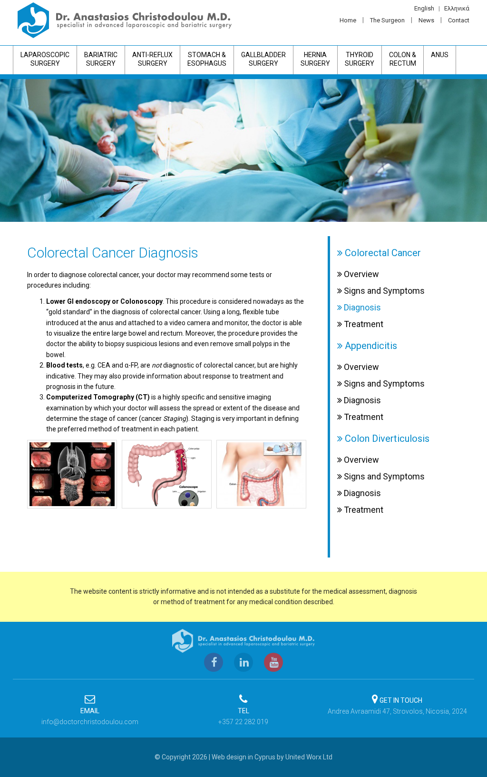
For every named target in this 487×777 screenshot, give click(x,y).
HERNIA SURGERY (315, 59)
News (426, 20)
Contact (458, 20)
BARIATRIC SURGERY (100, 59)
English (424, 8)
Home (348, 20)
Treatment (362, 324)
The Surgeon (387, 20)
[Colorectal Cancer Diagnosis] (72, 474)
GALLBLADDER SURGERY (263, 59)
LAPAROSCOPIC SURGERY (44, 59)
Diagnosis (361, 307)
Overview (360, 274)
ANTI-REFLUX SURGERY (152, 59)
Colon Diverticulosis (385, 438)
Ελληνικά (456, 8)
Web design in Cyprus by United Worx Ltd (272, 757)
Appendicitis (369, 345)
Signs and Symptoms (383, 291)
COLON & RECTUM (402, 59)
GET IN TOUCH (401, 700)
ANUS (439, 55)
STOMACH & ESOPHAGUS (206, 59)
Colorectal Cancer (381, 253)
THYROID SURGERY (359, 59)
